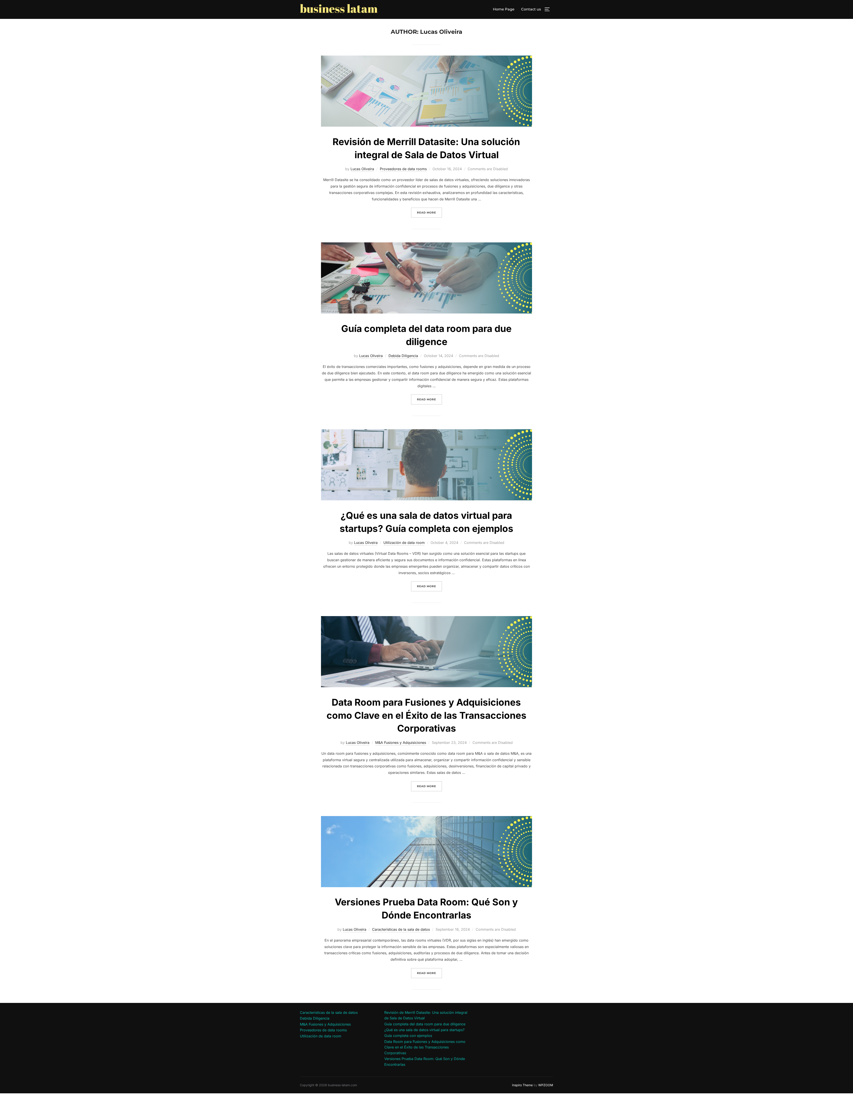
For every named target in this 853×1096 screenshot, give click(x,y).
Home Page (503, 9)
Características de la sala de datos (401, 929)
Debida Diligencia (403, 355)
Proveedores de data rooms (403, 169)
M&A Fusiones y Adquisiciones (400, 742)
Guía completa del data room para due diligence (424, 1024)
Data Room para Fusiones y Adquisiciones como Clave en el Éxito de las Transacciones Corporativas (426, 715)
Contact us (531, 9)
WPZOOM (545, 1085)
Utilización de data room (404, 542)
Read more (429, 212)
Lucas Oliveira (362, 169)
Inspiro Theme (522, 1085)
